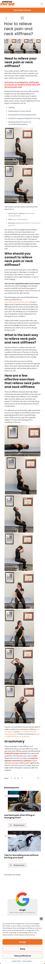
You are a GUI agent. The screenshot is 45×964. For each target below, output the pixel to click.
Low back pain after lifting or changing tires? (19, 816)
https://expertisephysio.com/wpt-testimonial (25, 912)
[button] (41, 918)
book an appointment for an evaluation (22, 735)
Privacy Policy (27, 961)
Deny (22, 948)
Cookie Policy (16, 961)
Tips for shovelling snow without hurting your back (21, 856)
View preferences (22, 955)
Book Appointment (22, 10)
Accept (22, 942)
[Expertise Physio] (7, 4)
